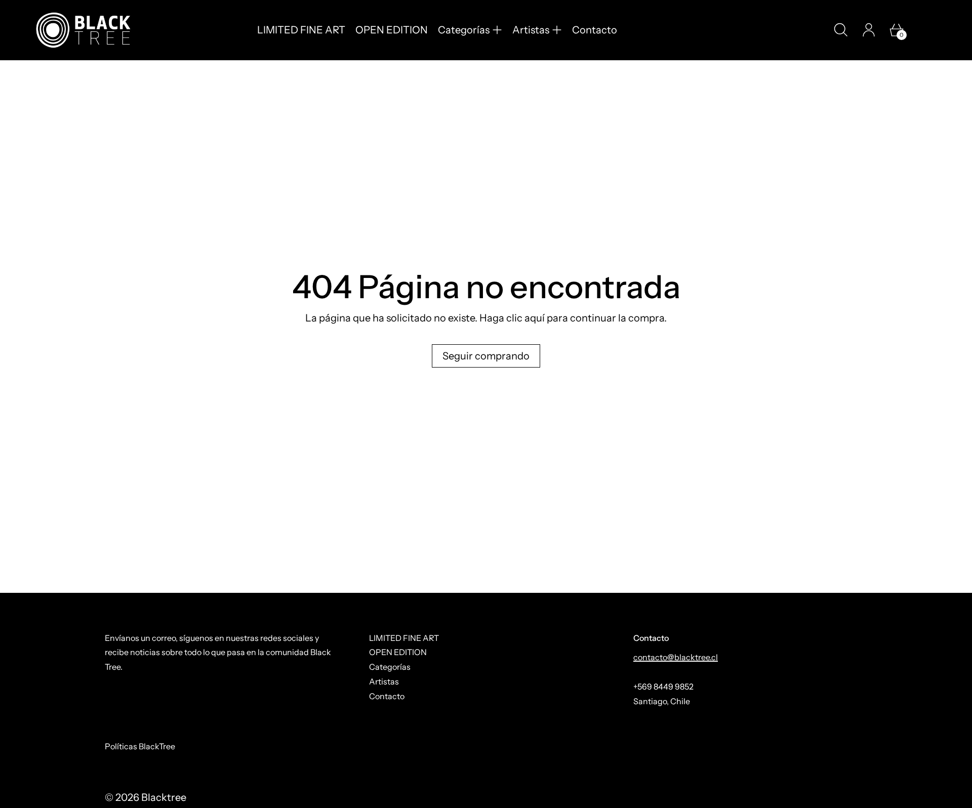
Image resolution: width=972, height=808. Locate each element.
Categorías (390, 667)
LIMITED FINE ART (301, 30)
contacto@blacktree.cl (675, 657)
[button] (840, 29)
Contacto (594, 30)
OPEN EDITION (391, 30)
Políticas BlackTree (140, 746)
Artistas (384, 681)
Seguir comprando (486, 356)
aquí (534, 318)
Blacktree (163, 797)
